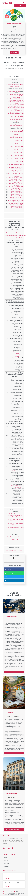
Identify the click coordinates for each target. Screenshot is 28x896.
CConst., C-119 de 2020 (16, 206)
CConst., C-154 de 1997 (16, 194)
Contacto (6, 866)
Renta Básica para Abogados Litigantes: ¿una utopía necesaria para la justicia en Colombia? (13, 884)
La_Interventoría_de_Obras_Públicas (14, 237)
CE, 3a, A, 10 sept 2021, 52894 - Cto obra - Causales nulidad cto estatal (16, 146)
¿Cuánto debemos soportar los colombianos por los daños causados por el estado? (13, 876)
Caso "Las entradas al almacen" (14, 536)
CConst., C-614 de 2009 (14, 91)
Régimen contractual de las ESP (14, 215)
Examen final (15, 539)
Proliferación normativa (17, 470)
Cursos (6, 860)
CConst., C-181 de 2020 (16, 189)
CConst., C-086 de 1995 (16, 192)
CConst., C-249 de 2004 (16, 139)
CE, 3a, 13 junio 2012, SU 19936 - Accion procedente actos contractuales (16, 175)
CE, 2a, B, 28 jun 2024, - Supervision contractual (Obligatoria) (15, 515)
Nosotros (6, 863)
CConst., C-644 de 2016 (16, 195)
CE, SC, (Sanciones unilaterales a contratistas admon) (16, 125)
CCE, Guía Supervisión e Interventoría (14, 550)
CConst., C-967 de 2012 (15, 197)
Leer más (7, 878)
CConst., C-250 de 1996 (16, 207)
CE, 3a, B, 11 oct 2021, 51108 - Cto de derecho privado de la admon (16, 142)
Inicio (5, 857)
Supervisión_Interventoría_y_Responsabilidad (15, 235)
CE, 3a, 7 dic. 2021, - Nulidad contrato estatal (16, 96)
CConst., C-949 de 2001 (16, 191)
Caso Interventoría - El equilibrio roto (14, 232)
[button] (20, 5)
